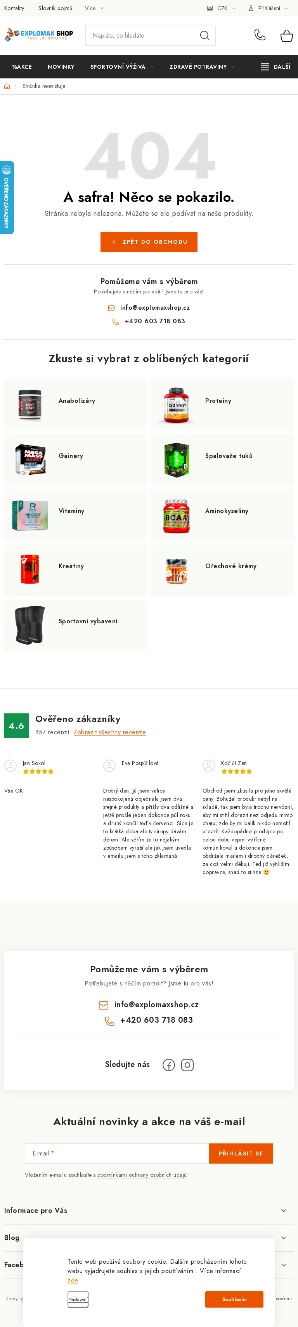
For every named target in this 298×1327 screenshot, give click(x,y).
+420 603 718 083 (262, 36)
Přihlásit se (241, 1153)
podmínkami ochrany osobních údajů (142, 1175)
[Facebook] (169, 1065)
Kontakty (14, 8)
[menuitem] (22, 66)
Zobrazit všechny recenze (110, 732)
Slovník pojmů (55, 8)
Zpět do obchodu (155, 242)
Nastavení (78, 1299)
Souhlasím (234, 1299)
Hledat (205, 36)
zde (73, 1280)
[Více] (275, 66)
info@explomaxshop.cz (155, 307)
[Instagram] (187, 1065)
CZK (222, 8)
